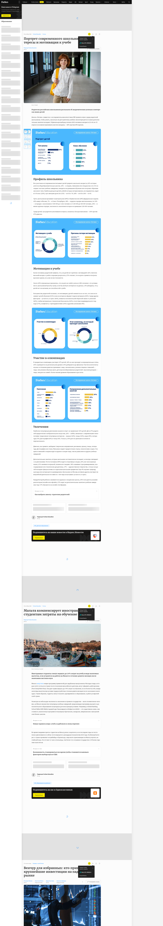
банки (58, 562)
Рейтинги (48, 2)
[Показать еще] (82, 881)
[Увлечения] (27, 146)
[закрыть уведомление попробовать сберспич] (92, 39)
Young (91, 2)
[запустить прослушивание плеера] (92, 34)
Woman (81, 2)
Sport (86, 2)
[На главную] (4, 2)
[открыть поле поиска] (129, 2)
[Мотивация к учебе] (27, 136)
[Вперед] (103, 508)
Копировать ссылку (94, 48)
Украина (35, 819)
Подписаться (39, 538)
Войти (123, 2)
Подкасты (64, 2)
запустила (40, 683)
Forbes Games (37, 2)
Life (75, 2)
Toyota (81, 819)
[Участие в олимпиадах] (27, 141)
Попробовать (83, 46)
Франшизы (56, 2)
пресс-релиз (59, 819)
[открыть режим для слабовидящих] (89, 34)
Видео (70, 2)
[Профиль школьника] (27, 131)
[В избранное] (51, 562)
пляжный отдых (37, 562)
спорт (81, 562)
